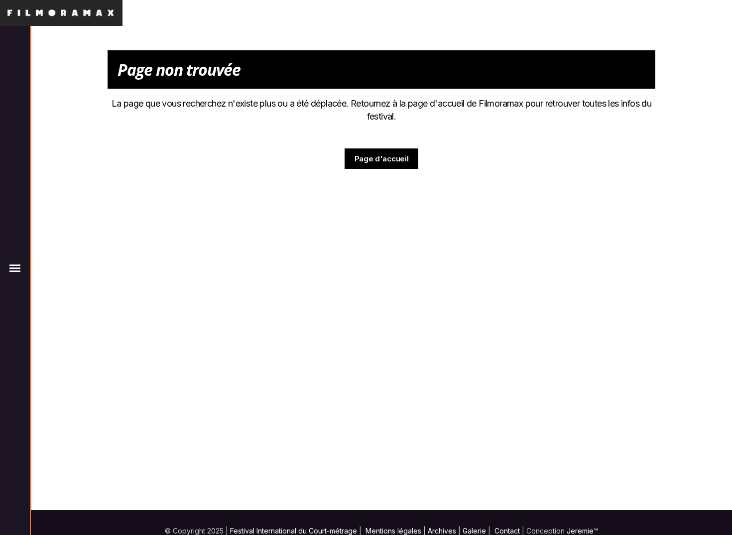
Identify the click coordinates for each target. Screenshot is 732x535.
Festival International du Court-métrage (293, 531)
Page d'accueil (382, 158)
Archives (442, 531)
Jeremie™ (582, 531)
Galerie (474, 531)
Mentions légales (393, 531)
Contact (507, 531)
